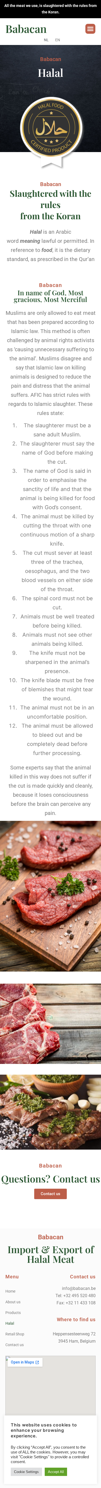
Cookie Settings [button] (26, 1472)
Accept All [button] (56, 1472)
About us (12, 1302)
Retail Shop (14, 1334)
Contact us (14, 1345)
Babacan (26, 28)
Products (13, 1313)
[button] (90, 29)
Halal (9, 1323)
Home (10, 1291)
